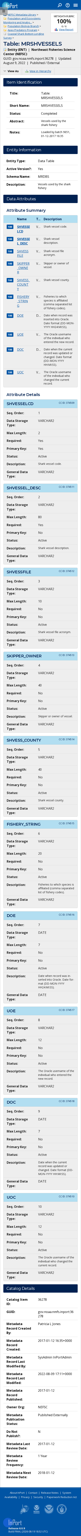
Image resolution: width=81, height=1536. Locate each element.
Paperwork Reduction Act (62, 1497)
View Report (66, 29)
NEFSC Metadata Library (22, 14)
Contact (32, 1492)
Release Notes (50, 1492)
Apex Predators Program (22, 30)
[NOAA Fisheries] (36, 1513)
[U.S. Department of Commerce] (62, 1513)
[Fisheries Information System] (24, 1513)
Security (38, 1497)
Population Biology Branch (23, 26)
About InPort (17, 1492)
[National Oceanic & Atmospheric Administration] (49, 1513)
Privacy (25, 1497)
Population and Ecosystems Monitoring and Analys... (22, 20)
